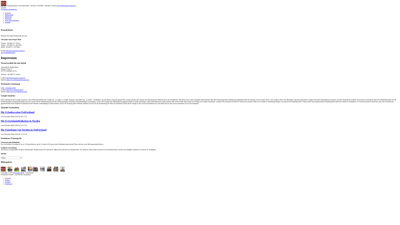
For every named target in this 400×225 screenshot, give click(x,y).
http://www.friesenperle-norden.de (18, 80)
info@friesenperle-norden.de (66, 6)
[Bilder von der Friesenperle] (4, 171)
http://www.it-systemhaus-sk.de (17, 91)
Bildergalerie (9, 15)
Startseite (8, 13)
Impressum (8, 184)
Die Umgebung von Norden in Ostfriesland (23, 129)
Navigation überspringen (9, 9)
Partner (7, 180)
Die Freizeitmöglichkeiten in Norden (20, 121)
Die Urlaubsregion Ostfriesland (17, 112)
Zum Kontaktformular (8, 53)
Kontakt (7, 22)
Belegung (8, 18)
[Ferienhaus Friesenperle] (3, 7)
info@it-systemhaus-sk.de (14, 90)
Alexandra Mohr (18, 173)
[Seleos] (9, 88)
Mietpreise (8, 17)
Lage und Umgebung (12, 20)
